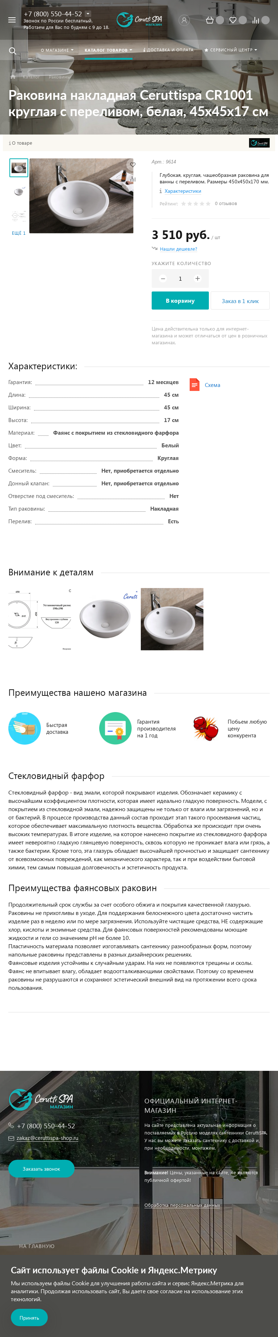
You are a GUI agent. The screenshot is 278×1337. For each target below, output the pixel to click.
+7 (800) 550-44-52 (53, 13)
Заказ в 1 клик (240, 301)
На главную (37, 1246)
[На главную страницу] (138, 20)
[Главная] (12, 76)
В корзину (180, 300)
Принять (29, 1317)
